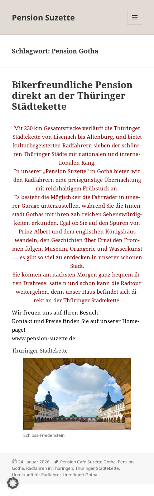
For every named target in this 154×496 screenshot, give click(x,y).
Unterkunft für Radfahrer (36, 475)
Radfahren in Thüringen (49, 468)
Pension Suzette (43, 17)
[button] (13, 483)
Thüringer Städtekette (40, 350)
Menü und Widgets (134, 24)
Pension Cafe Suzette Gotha (88, 462)
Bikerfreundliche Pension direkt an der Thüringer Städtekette (72, 95)
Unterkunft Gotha (80, 475)
